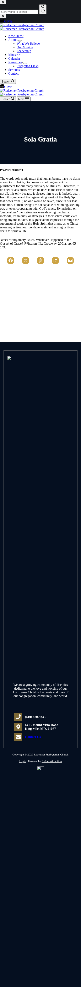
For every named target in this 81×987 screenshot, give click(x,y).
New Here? (15, 36)
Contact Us (33, 737)
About (12, 39)
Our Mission (25, 47)
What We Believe (28, 43)
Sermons (14, 69)
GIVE (8, 87)
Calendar (14, 58)
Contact (13, 73)
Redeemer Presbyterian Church (51, 754)
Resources (15, 62)
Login (22, 761)
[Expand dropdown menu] (20, 40)
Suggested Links (27, 66)
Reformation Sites (52, 761)
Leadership (24, 51)
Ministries (14, 54)
